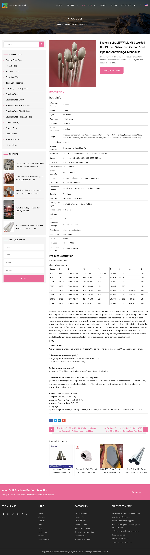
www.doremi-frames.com (121, 517)
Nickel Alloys (11, 145)
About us (72, 5)
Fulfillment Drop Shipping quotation (125, 531)
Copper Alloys (12, 128)
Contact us (128, 5)
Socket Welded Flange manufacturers (126, 513)
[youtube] (17, 514)
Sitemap (41, 536)
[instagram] (22, 514)
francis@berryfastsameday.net (96, 552)
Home (59, 5)
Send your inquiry (111, 70)
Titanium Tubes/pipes (15, 83)
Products (88, 5)
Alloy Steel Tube (13, 77)
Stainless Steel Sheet (15, 99)
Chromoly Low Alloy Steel (17, 88)
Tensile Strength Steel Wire (122, 542)
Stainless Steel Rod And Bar (18, 105)
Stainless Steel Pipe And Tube (19, 117)
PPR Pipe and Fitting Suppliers (123, 521)
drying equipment (118, 535)
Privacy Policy (43, 539)
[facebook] (3, 514)
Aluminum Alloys (13, 122)
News (103, 5)
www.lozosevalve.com (120, 538)
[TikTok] (27, 514)
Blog (114, 5)
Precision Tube (12, 71)
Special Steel (11, 133)
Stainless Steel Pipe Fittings (18, 111)
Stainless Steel (12, 94)
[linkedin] (8, 514)
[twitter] (13, 514)
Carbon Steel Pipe (80, 24)
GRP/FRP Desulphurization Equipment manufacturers (126, 525)
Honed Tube (11, 66)
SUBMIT (24, 278)
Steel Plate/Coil (12, 139)
